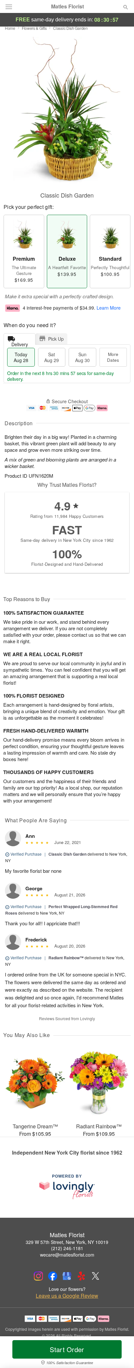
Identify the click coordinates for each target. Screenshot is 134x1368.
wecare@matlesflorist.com (67, 1254)
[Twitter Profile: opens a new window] (95, 1276)
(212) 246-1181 (67, 1248)
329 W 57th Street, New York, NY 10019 (67, 1242)
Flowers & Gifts (34, 28)
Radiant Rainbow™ (66, 958)
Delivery (19, 343)
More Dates (113, 357)
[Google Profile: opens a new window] (67, 1276)
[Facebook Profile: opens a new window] (52, 1276)
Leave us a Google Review (67, 1295)
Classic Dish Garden (67, 854)
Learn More (109, 307)
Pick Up (56, 339)
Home (10, 28)
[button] (120, 1353)
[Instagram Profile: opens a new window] (38, 1276)
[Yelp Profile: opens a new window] (81, 1276)
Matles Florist (67, 6)
